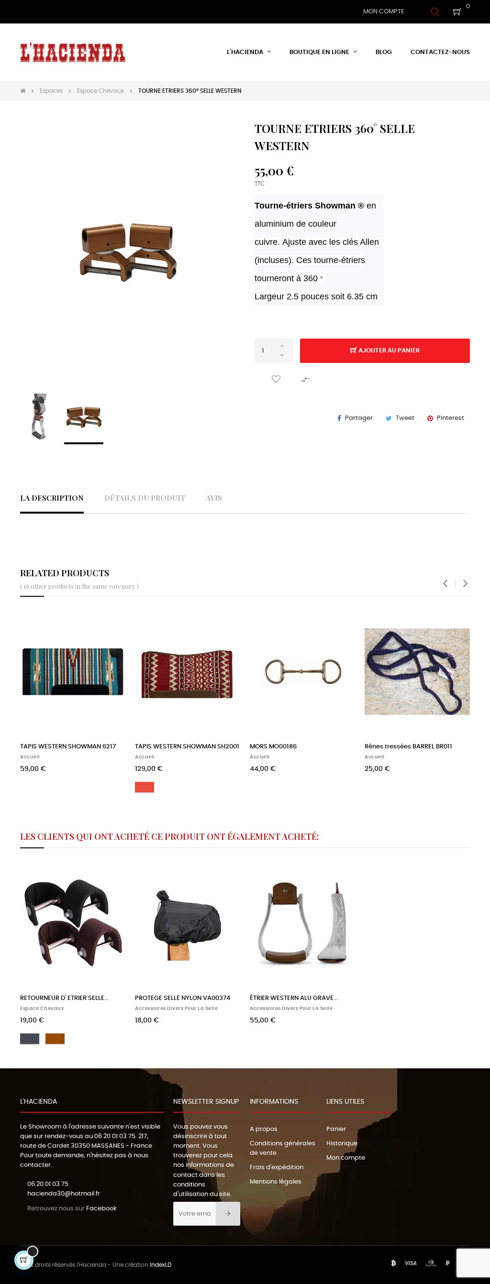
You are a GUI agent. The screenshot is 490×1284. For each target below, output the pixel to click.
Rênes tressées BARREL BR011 (408, 747)
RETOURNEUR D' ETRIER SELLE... (64, 998)
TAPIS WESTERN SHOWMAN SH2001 (187, 747)
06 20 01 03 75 (114, 1136)
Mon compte (345, 1158)
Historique (341, 1144)
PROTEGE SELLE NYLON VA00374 (182, 998)
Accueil (30, 757)
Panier (336, 1129)
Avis (214, 498)
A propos (264, 1129)
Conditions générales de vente (282, 1148)
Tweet (405, 418)
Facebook (101, 1209)
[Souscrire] (228, 1214)
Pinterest (450, 418)
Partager (359, 418)
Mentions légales (275, 1182)
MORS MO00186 (273, 747)
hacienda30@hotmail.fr (63, 1194)
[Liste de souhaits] (276, 379)
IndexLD (160, 1265)
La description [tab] (52, 498)
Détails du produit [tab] (144, 498)
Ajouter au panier (388, 351)
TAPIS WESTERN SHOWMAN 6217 (68, 747)
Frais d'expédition (276, 1167)
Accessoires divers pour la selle (176, 1008)
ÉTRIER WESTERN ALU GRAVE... (294, 998)
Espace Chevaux (42, 1008)
